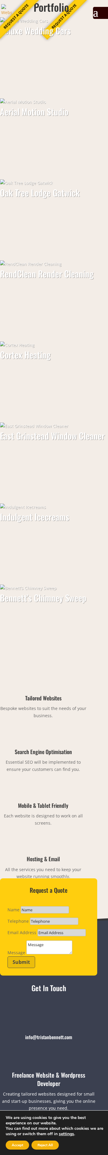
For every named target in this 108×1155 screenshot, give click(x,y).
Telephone (18, 921)
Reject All (45, 1145)
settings (66, 1134)
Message (16, 952)
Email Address (22, 932)
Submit (21, 962)
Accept (17, 1145)
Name (14, 910)
